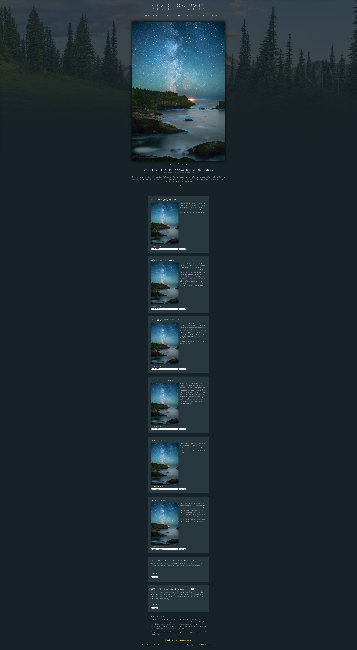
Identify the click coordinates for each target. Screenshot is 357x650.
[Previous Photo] (171, 165)
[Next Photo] (186, 165)
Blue (195, 645)
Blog (214, 15)
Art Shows (203, 15)
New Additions (171, 645)
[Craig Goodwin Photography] (178, 9)
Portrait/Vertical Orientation (206, 645)
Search (179, 15)
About (156, 15)
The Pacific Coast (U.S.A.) (184, 645)
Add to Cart (183, 249)
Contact (190, 15)
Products (168, 15)
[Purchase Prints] (182, 165)
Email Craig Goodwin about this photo (178, 640)
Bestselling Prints (159, 645)
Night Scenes (179, 185)
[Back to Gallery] (175, 165)
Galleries (145, 15)
